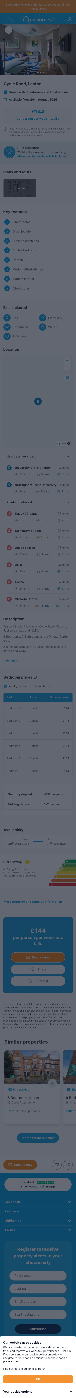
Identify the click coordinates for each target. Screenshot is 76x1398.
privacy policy (37, 1368)
